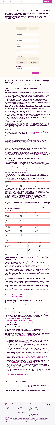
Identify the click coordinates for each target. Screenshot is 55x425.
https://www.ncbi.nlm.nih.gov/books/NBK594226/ (18, 342)
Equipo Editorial (20, 411)
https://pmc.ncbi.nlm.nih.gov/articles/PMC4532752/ (31, 357)
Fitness (13, 7)
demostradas (40, 153)
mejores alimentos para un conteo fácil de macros (38, 205)
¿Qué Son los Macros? (16, 126)
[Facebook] (42, 404)
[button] (7, 2)
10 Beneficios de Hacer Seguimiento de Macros (27, 335)
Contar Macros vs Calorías (12, 200)
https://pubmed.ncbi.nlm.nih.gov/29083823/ (16, 346)
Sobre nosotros (20, 403)
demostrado (14, 312)
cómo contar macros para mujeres (24, 170)
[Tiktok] (44, 404)
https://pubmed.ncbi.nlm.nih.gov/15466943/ (39, 351)
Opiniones (19, 406)
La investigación (15, 310)
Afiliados (19, 409)
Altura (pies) (18, 38)
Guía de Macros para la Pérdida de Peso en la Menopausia (19, 320)
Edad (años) (18, 31)
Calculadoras (17, 1)
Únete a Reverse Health (47, 1)
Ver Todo (6, 399)
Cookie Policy (31, 413)
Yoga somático (9, 408)
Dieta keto (9, 406)
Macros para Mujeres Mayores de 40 (15, 293)
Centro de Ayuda (32, 403)
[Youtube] (49, 404)
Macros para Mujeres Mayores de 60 (15, 296)
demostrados (37, 132)
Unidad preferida (18, 25)
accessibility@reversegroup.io (31, 422)
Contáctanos (31, 406)
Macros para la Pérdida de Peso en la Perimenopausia (18, 318)
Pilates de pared (10, 403)
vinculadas (39, 151)
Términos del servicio (32, 411)
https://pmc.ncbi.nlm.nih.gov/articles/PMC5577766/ (23, 362)
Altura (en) (17, 44)
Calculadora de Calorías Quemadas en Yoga (25, 7)
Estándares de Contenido (22, 412)
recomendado (9, 268)
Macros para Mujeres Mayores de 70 (14, 298)
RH (8, 417)
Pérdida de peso (10, 404)
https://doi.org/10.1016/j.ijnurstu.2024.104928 (17, 367)
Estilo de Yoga (18, 56)
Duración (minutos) (19, 66)
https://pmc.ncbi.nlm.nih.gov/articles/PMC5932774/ (18, 374)
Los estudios (36, 140)
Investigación (20, 404)
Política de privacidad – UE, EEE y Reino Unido (33, 410)
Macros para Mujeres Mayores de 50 (14, 294)
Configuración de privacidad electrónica (33, 415)
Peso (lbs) (17, 50)
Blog (22, 1)
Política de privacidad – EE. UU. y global (34, 408)
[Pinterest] (47, 405)
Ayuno (8, 407)
